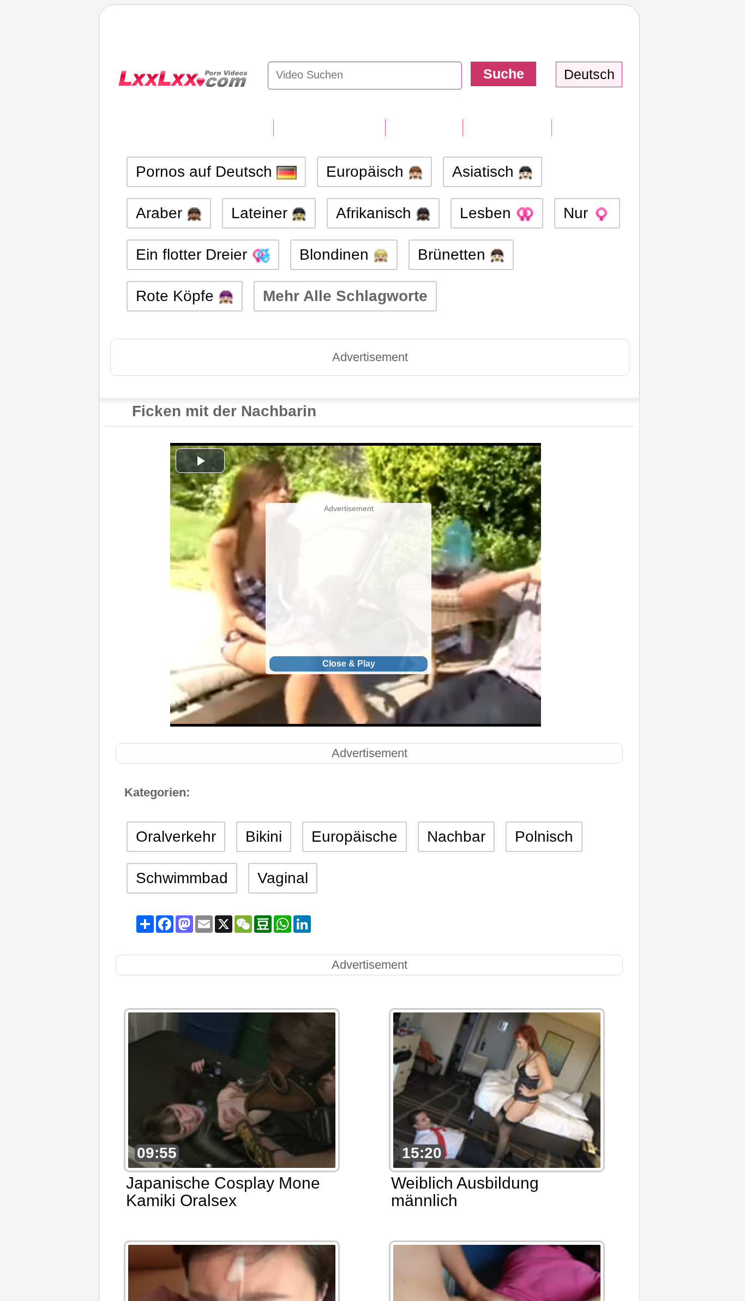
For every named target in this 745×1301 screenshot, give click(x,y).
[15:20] (497, 1089)
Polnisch (544, 836)
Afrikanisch (376, 213)
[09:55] (232, 1089)
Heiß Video (592, 127)
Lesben (487, 213)
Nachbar (456, 836)
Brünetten (454, 254)
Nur (577, 213)
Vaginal (282, 878)
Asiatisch (485, 171)
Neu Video (423, 127)
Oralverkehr (176, 836)
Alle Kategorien (329, 127)
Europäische (354, 836)
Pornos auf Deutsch (206, 171)
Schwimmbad (182, 878)
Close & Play (348, 663)
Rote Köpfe (177, 295)
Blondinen (336, 254)
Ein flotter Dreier (193, 254)
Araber (161, 213)
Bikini (263, 836)
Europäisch (367, 171)
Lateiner (261, 213)
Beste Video (507, 127)
